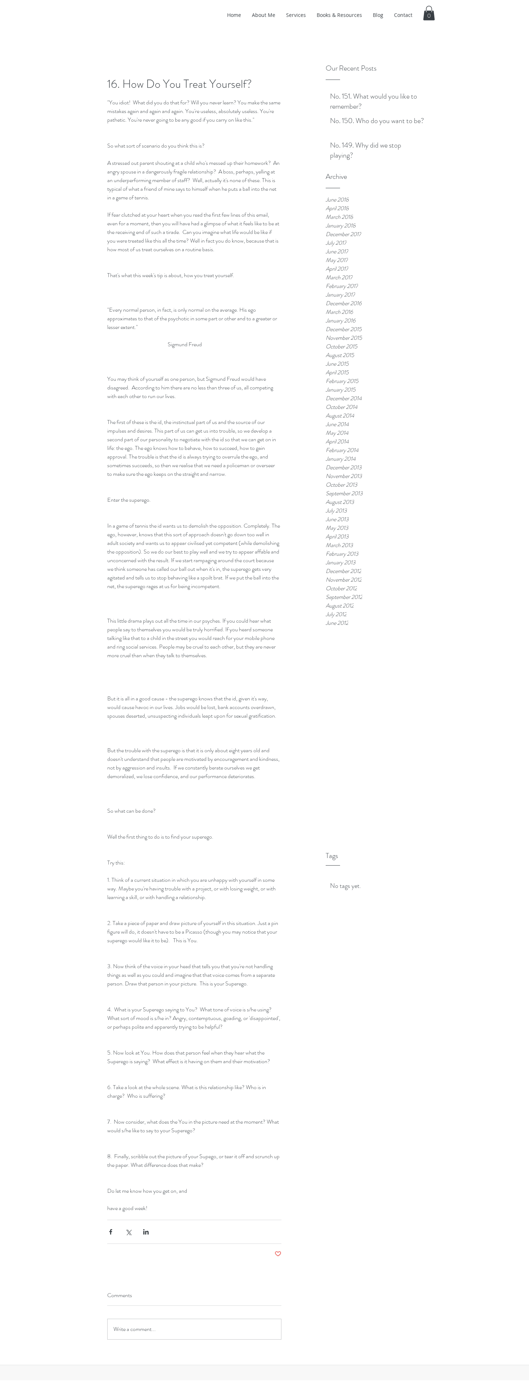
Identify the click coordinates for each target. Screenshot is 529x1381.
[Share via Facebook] (110, 1231)
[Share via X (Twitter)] (128, 1231)
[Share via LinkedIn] (146, 1231)
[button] (429, 13)
